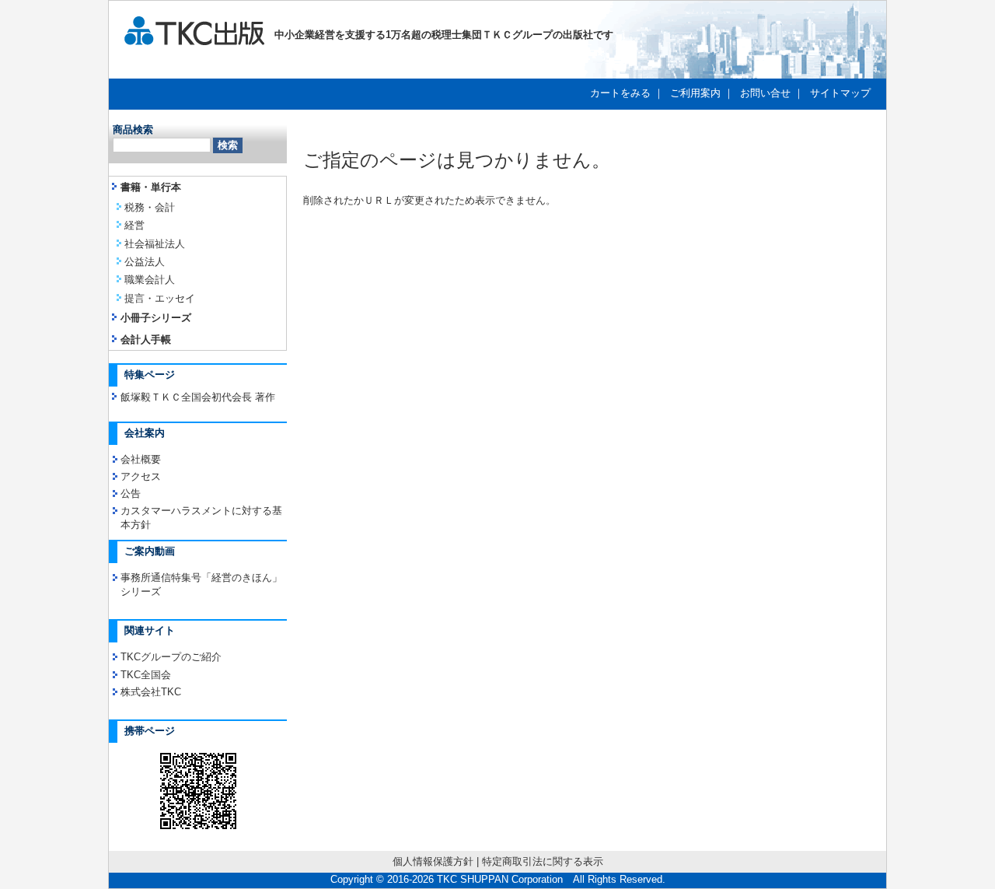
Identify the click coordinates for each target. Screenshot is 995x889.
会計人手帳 (145, 339)
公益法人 (144, 262)
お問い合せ (765, 93)
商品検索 (133, 129)
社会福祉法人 (154, 244)
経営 (134, 225)
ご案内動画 (149, 551)
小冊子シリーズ (155, 318)
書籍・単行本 (150, 187)
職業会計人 (149, 279)
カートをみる (620, 93)
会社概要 (140, 459)
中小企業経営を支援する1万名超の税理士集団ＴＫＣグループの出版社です (438, 34)
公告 (130, 493)
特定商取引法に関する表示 (542, 861)
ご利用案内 (695, 93)
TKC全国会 (145, 675)
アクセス (140, 476)
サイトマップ (840, 93)
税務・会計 (149, 207)
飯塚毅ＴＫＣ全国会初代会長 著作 (197, 397)
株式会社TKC (150, 692)
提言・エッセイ (159, 298)
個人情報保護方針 (433, 861)
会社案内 (144, 433)
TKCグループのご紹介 (171, 657)
